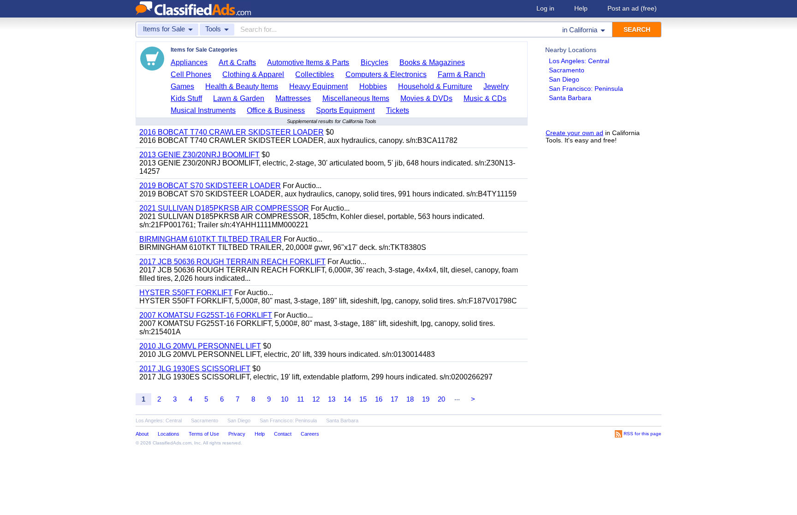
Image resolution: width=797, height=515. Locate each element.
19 (425, 399)
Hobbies (373, 86)
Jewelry (496, 86)
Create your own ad (574, 132)
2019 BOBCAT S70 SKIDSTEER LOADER (210, 185)
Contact (282, 434)
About (142, 434)
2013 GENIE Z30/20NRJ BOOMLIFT (199, 155)
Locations (168, 434)
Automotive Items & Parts (308, 62)
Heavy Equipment (318, 86)
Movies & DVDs (426, 98)
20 (441, 399)
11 (300, 399)
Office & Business (276, 110)
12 (316, 399)
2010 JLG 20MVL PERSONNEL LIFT (200, 346)
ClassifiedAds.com (172, 442)
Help (581, 8)
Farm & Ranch (461, 74)
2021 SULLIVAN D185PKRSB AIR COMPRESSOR (224, 208)
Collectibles (314, 74)
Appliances (189, 62)
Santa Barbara (570, 97)
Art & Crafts (237, 62)
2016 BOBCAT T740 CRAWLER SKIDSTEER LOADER (231, 132)
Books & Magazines (432, 62)
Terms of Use (204, 434)
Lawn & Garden (238, 98)
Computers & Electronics (386, 74)
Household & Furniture (435, 86)
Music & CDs (485, 98)
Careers (310, 434)
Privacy (236, 434)
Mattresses (293, 98)
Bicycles (374, 62)
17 (394, 399)
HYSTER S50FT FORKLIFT (185, 292)
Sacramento (566, 70)
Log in (545, 8)
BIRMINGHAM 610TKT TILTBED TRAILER (210, 239)
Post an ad (632, 8)
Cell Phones (191, 74)
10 (284, 399)
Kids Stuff (186, 98)
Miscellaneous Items (355, 98)
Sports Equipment (345, 110)
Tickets (397, 110)
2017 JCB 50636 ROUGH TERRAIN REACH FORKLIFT (232, 262)
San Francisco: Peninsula (586, 88)
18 (410, 399)
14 (347, 399)
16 (378, 399)
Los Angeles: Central (579, 61)
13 (331, 399)
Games (182, 86)
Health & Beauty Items (241, 86)
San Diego (564, 79)
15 (363, 399)
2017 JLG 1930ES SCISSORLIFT (194, 369)
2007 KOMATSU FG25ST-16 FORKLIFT (205, 315)
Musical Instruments (203, 110)
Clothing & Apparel (253, 74)
